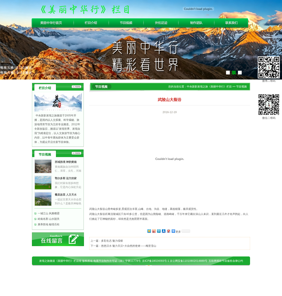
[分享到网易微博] (168, 231)
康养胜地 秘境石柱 (48, 224)
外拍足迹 (161, 23)
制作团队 (196, 23)
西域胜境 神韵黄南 (66, 161)
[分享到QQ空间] (149, 231)
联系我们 (231, 23)
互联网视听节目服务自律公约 (226, 260)
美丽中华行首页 (52, 23)
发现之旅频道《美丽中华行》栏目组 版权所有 (66, 260)
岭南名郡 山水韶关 (48, 218)
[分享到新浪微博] (153, 231)
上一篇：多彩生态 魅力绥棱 (107, 240)
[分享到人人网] (163, 231)
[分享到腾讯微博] (158, 231)
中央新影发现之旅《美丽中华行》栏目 (209, 86)
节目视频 (126, 23)
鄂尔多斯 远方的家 (66, 178)
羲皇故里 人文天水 (66, 194)
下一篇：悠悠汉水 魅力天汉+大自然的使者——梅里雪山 (123, 245)
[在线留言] (58, 239)
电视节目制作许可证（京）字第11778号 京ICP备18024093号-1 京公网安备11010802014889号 (151, 260)
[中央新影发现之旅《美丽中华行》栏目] (85, 9)
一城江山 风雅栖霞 (48, 213)
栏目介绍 (91, 23)
